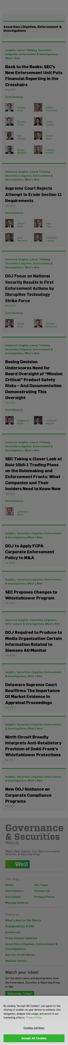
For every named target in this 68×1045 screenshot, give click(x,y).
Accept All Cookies (34, 1038)
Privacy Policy (34, 1017)
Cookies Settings (34, 1027)
